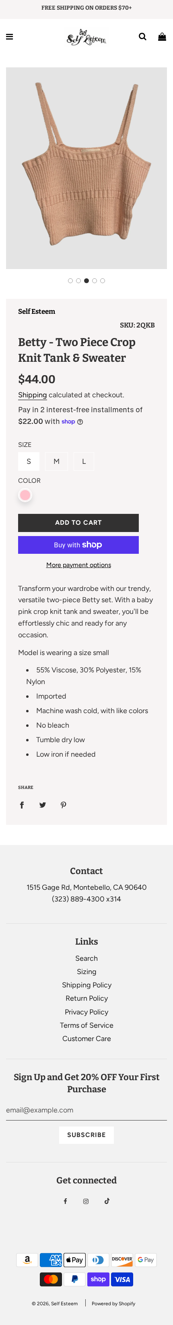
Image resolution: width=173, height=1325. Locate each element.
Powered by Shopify (113, 1303)
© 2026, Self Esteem (55, 1303)
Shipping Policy (86, 985)
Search (86, 958)
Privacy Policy (86, 1012)
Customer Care (86, 1038)
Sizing (87, 971)
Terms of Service (86, 1025)
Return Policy (87, 998)
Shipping (32, 394)
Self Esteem (36, 311)
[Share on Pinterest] (63, 805)
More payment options (78, 565)
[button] (70, 280)
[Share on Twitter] (42, 805)
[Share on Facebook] (21, 805)
